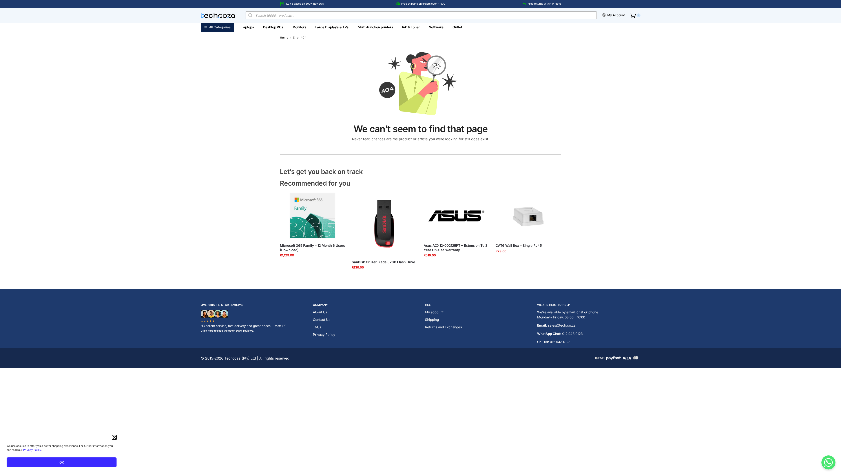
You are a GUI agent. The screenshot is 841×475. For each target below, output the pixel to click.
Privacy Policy (32, 449)
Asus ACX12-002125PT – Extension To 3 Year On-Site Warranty (455, 247)
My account (434, 312)
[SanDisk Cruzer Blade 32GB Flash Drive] (384, 223)
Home (284, 37)
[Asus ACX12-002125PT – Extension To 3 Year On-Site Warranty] (456, 215)
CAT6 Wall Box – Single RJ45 (519, 245)
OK (61, 462)
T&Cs (317, 327)
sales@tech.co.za (561, 325)
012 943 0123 (572, 334)
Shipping (432, 320)
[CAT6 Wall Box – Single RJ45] (528, 215)
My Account (616, 15)
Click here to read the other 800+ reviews (227, 330)
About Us (320, 312)
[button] (114, 437)
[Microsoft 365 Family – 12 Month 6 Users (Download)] (312, 215)
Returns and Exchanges (443, 327)
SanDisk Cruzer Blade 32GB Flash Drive (383, 262)
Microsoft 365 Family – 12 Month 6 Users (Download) (312, 247)
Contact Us (321, 320)
